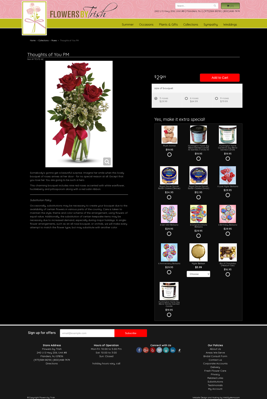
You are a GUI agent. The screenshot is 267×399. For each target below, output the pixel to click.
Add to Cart (220, 77)
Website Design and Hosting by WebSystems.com (216, 397)
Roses (54, 40)
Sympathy (211, 24)
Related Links (215, 378)
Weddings (230, 24)
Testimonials (215, 385)
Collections (190, 24)
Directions (52, 363)
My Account (215, 388)
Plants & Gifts (168, 24)
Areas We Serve (215, 352)
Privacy (215, 374)
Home (33, 40)
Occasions (146, 24)
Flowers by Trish (34, 18)
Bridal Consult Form (215, 356)
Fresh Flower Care (215, 370)
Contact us (215, 359)
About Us (215, 349)
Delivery (215, 367)
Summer (128, 24)
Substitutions (215, 381)
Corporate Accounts (215, 363)
